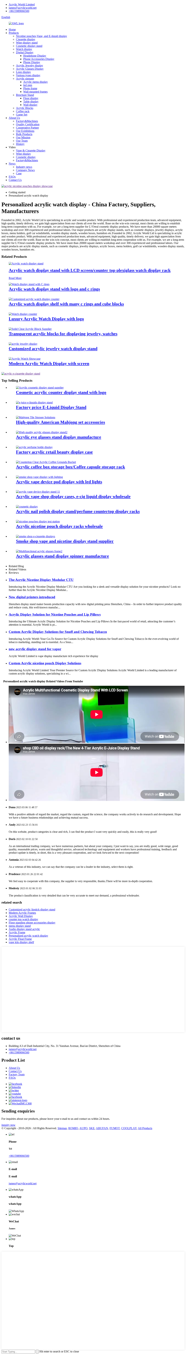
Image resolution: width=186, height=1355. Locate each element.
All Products (145, 1128)
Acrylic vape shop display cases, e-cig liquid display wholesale (73, 496)
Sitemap (62, 1128)
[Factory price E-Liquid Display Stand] (34, 402)
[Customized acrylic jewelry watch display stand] (23, 343)
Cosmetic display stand (29, 45)
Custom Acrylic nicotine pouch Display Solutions (45, 663)
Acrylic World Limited (22, 4)
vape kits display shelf (21, 942)
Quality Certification (27, 124)
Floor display (30, 98)
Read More (15, 278)
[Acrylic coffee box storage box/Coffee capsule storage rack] (46, 462)
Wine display (23, 153)
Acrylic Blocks (24, 108)
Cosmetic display (26, 157)
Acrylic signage (25, 78)
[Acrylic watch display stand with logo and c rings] (29, 284)
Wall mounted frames (35, 91)
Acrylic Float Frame (20, 938)
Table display (31, 101)
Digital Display (24, 52)
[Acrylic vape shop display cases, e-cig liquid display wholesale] (38, 491)
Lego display (23, 72)
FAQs (12, 176)
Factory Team (17, 1074)
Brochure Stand (25, 94)
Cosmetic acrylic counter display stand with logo (61, 392)
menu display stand (20, 925)
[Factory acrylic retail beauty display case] (34, 447)
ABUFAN (102, 1128)
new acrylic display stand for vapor (35, 649)
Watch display (24, 49)
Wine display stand (27, 42)
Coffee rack (22, 111)
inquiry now (8, 1124)
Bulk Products (24, 134)
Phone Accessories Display (38, 58)
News (12, 163)
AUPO (83, 1128)
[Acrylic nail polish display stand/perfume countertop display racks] (27, 506)
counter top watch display (23, 919)
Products (14, 32)
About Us (14, 117)
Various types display (28, 75)
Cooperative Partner (27, 127)
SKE (92, 1128)
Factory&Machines (27, 121)
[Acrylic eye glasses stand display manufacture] (41, 432)
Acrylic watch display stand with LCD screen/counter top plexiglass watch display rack (90, 270)
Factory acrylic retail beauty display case (54, 452)
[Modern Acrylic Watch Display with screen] (25, 358)
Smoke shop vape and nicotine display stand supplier (65, 541)
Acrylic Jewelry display (29, 65)
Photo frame (30, 88)
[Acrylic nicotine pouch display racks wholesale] (38, 521)
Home (12, 29)
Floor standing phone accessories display (32, 922)
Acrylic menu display (35, 81)
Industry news (24, 166)
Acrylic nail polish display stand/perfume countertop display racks (78, 511)
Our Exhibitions (25, 130)
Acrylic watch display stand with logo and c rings (54, 289)
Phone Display (31, 62)
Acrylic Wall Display (21, 916)
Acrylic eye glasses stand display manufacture (58, 437)
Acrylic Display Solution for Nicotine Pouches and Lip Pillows (55, 614)
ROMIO (73, 1128)
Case (19, 173)
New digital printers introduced (32, 597)
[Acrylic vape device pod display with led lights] (39, 476)
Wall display (30, 104)
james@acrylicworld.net (23, 7)
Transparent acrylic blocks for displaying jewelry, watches (63, 333)
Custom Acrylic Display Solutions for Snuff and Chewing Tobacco (58, 632)
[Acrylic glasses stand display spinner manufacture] (39, 551)
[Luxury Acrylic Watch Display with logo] (23, 314)
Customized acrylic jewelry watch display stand (53, 348)
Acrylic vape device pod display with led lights (59, 481)
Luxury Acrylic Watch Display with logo (46, 318)
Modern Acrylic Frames (22, 912)
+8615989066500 (19, 11)
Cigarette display (25, 39)
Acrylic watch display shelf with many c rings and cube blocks (66, 304)
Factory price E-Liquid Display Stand (51, 407)
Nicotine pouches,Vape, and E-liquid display (41, 36)
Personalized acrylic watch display (28, 935)
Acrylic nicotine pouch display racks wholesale (59, 526)
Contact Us (15, 179)
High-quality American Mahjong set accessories (60, 422)
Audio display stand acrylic (24, 929)
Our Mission (23, 137)
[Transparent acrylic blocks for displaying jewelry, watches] (30, 328)
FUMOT (115, 1128)
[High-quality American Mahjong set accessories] (35, 417)
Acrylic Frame (17, 932)
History (20, 144)
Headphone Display (34, 55)
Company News (25, 170)
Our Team (22, 140)
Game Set (21, 114)
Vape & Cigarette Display (30, 150)
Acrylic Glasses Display (30, 68)
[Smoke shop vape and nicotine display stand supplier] (35, 536)
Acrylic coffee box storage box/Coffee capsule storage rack (70, 467)
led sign (27, 85)
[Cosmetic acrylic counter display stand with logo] (40, 387)
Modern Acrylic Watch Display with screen (49, 363)
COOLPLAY (129, 1128)
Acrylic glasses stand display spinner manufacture (62, 556)
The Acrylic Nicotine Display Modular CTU (41, 580)
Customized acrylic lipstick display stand (32, 909)
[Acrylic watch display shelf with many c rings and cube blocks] (34, 299)
